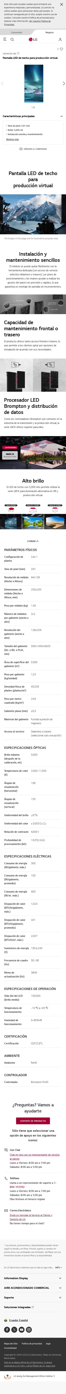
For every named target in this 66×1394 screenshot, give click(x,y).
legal (48, 1343)
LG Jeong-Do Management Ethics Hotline (33, 1376)
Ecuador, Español (18, 1320)
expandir (61, 116)
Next (64, 83)
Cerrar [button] (31, 541)
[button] (61, 4)
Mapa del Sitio (11, 1343)
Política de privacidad (32, 1343)
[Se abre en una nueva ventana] (7, 1330)
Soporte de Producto (33, 1120)
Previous (2, 83)
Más (57, 1267)
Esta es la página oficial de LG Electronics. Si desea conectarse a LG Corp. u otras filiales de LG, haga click (29, 1364)
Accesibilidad (10, 1347)
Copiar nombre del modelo (18, 53)
